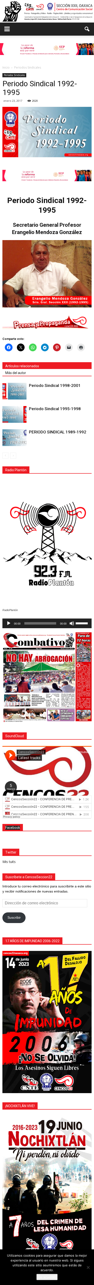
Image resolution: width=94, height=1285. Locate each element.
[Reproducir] (8, 623)
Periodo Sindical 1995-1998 (55, 408)
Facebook (12, 828)
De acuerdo (47, 1277)
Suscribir (14, 917)
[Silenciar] (71, 623)
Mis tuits (9, 861)
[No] (88, 1267)
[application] (47, 623)
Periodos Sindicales (14, 75)
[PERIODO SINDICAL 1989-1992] (14, 437)
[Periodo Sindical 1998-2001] (14, 391)
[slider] (82, 623)
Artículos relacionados (22, 366)
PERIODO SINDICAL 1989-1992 (57, 432)
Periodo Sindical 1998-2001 (55, 385)
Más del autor (15, 373)
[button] (87, 29)
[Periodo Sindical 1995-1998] (14, 414)
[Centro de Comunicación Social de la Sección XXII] (47, 11)
